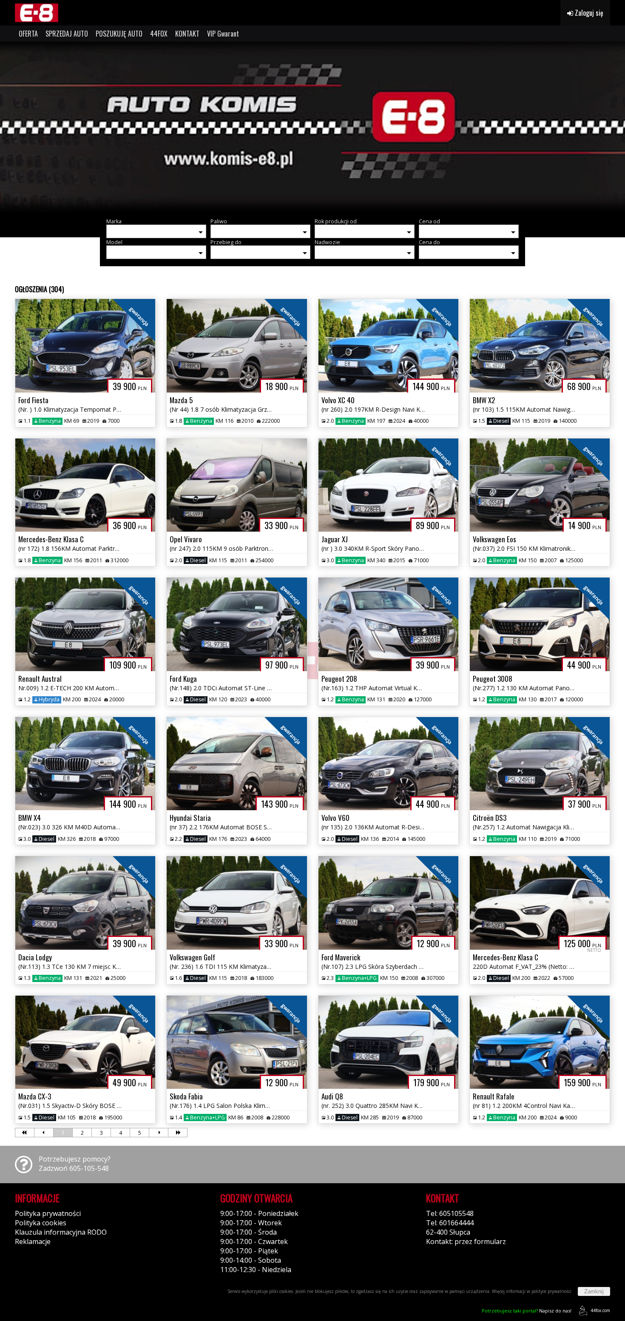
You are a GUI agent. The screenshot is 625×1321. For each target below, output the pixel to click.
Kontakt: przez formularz (466, 1241)
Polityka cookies (40, 1222)
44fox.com (600, 1310)
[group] (312, 127)
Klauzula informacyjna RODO (61, 1232)
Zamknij (594, 1291)
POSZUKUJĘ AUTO (119, 33)
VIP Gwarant (223, 33)
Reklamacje (33, 1241)
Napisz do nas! (526, 1310)
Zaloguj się (588, 13)
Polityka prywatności (48, 1213)
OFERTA (28, 33)
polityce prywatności (551, 1291)
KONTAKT (187, 33)
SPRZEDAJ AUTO (66, 33)
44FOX (159, 33)
